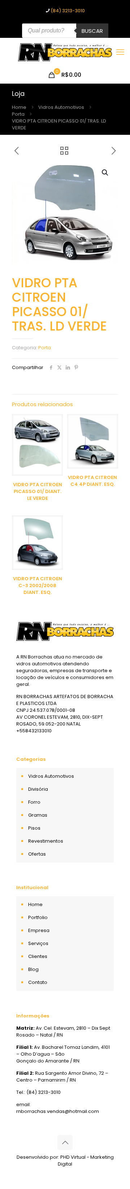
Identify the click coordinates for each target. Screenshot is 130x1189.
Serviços (38, 943)
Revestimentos (45, 841)
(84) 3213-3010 (68, 10)
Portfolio (38, 917)
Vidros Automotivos (61, 107)
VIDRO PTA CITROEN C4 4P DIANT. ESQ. (92, 481)
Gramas (37, 815)
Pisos (34, 828)
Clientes (37, 956)
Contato (37, 982)
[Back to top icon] (65, 1142)
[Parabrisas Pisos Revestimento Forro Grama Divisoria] (65, 52)
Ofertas (37, 854)
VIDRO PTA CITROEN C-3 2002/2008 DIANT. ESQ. (37, 585)
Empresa (38, 930)
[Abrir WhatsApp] (112, 1171)
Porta (18, 114)
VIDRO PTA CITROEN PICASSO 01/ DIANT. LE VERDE (37, 491)
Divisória (38, 789)
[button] (105, 172)
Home (19, 107)
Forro (34, 802)
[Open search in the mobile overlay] (65, 30)
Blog (33, 969)
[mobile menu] (120, 52)
